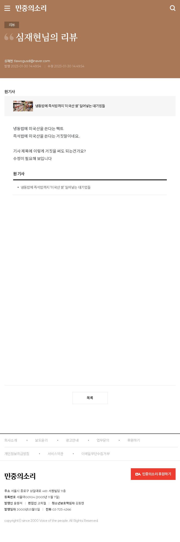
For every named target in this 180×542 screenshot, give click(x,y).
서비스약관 (55, 454)
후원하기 (133, 440)
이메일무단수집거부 (95, 454)
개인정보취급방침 (16, 454)
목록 (90, 398)
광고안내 (72, 440)
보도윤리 (41, 440)
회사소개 (10, 440)
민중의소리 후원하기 (156, 474)
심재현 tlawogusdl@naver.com (27, 61)
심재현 (28, 36)
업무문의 (103, 440)
